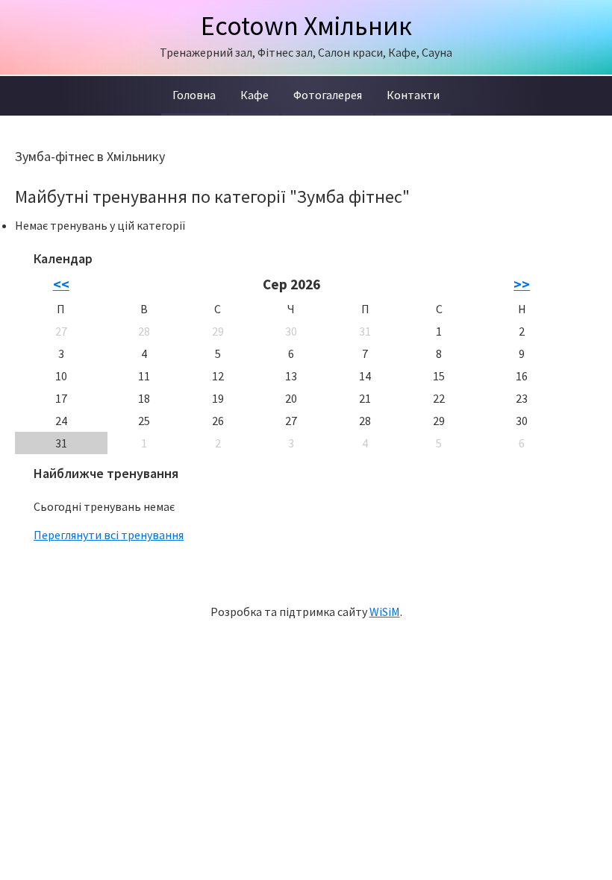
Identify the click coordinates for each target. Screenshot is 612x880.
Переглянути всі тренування (109, 534)
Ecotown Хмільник (306, 26)
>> (521, 284)
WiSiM (384, 611)
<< (61, 284)
